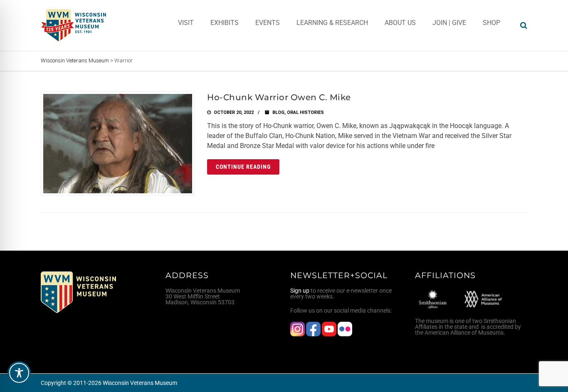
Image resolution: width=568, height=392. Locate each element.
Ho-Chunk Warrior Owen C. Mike (279, 97)
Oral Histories (305, 112)
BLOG (278, 112)
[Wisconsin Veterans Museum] (74, 25)
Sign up (299, 290)
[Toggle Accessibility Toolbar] (19, 373)
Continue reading (243, 166)
